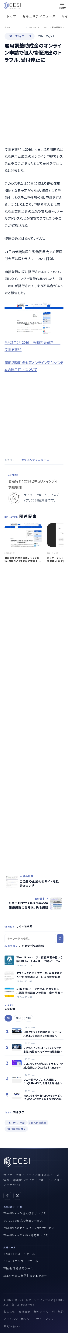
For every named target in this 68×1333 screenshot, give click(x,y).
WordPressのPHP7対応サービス (25, 1235)
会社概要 (24, 1311)
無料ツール (41, 1311)
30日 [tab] (18, 1018)
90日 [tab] (28, 1018)
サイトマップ (45, 1319)
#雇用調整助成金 (16, 1129)
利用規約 (58, 1311)
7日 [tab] (8, 1018)
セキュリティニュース (39, 16)
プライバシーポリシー (18, 1319)
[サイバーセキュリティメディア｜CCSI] (12, 6)
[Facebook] (7, 1196)
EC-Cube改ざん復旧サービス (23, 1220)
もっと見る (9, 1005)
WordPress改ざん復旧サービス (24, 1213)
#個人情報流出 (37, 1122)
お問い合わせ (12, 1326)
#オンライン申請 (15, 1122)
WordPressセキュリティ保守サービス (29, 1228)
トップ (11, 16)
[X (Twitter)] (17, 1196)
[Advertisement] (34, 108)
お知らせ (9, 1311)
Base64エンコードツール (20, 1261)
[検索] (60, 938)
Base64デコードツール (19, 1254)
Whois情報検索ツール (18, 1268)
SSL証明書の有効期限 (17, 1275)
